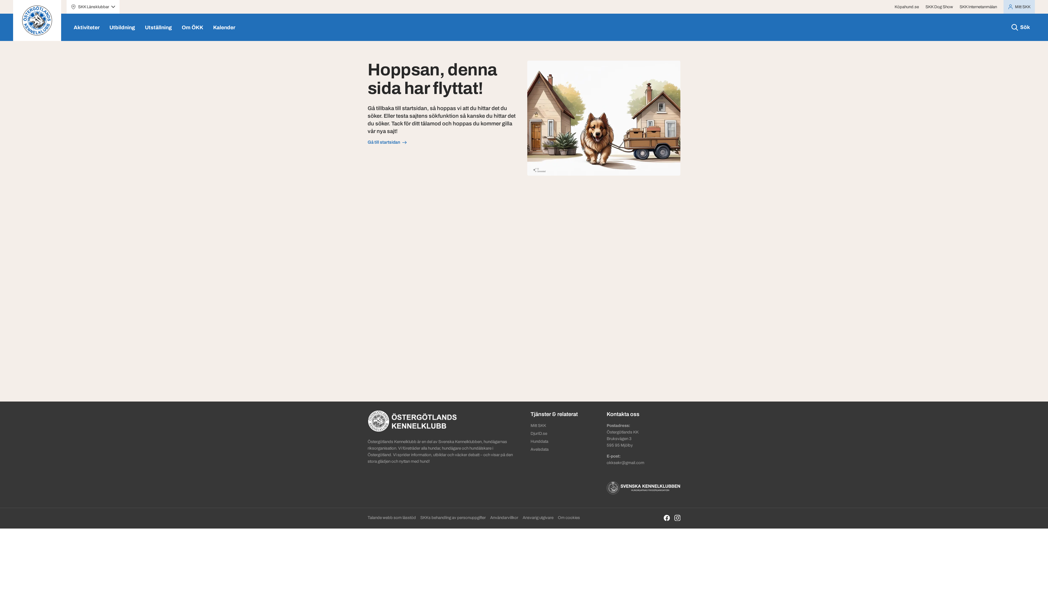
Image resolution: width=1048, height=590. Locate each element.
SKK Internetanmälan (978, 7)
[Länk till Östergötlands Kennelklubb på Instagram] (677, 518)
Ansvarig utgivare (538, 517)
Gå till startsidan (384, 142)
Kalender (224, 27)
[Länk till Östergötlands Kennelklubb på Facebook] (667, 518)
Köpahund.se (907, 7)
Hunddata (539, 441)
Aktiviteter (87, 27)
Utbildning (122, 27)
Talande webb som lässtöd (392, 517)
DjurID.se (539, 433)
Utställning (158, 27)
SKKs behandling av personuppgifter (453, 517)
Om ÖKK (192, 27)
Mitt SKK (538, 425)
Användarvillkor (504, 517)
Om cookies (569, 517)
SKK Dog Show (939, 7)
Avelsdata (540, 449)
